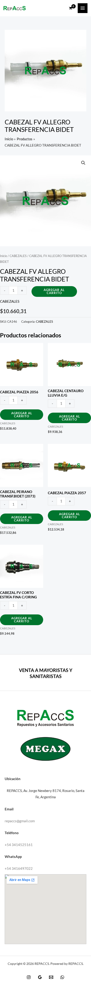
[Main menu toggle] (83, 8)
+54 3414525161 (19, 845)
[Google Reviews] (40, 977)
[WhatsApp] (62, 977)
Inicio (3, 256)
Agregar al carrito (54, 291)
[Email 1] (51, 977)
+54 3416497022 (19, 868)
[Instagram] (29, 977)
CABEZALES (18, 256)
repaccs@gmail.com (20, 821)
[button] (83, 163)
